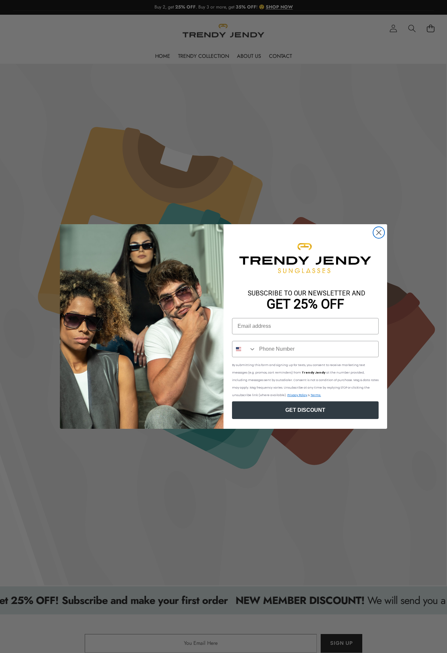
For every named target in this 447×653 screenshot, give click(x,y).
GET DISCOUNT (305, 410)
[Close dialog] (378, 232)
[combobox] (244, 349)
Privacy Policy (297, 395)
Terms (316, 395)
